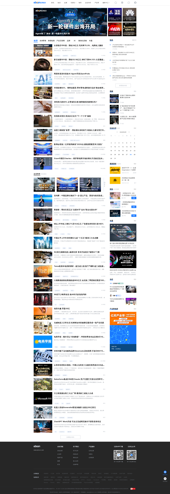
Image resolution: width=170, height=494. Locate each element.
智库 (80, 3)
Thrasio (52, 482)
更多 (104, 185)
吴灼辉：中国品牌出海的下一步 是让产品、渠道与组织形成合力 (80, 196)
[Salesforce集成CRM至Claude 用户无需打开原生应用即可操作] (43, 384)
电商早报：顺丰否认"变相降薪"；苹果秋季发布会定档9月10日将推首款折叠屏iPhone (89, 337)
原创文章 (60, 450)
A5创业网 (86, 473)
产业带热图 (114, 309)
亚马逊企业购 (66, 479)
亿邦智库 (91, 457)
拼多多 (56, 126)
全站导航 (60, 446)
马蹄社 (73, 3)
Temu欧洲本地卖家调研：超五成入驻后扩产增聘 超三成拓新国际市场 (82, 266)
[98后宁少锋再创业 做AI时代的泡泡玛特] (43, 299)
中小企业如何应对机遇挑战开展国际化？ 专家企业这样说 (117, 289)
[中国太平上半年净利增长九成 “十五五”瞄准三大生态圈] (43, 243)
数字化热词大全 (84, 477)
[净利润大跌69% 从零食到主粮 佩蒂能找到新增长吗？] (43, 107)
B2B (73, 154)
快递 (56, 347)
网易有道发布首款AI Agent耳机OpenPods (72, 74)
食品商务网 (65, 473)
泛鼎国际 (57, 154)
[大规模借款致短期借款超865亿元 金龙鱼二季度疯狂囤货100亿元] (43, 285)
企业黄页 (72, 473)
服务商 (68, 389)
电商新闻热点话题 (48, 479)
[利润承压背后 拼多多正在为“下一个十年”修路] (43, 121)
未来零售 (65, 55)
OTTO (83, 479)
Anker (56, 205)
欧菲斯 (110, 479)
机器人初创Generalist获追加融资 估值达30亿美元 (75, 407)
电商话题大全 (74, 477)
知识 (59, 3)
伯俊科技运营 (66, 482)
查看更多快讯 (123, 85)
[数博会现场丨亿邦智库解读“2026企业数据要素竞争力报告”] (43, 149)
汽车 (56, 262)
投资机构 (62, 417)
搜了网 (58, 473)
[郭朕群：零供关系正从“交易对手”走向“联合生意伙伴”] (43, 214)
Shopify (89, 479)
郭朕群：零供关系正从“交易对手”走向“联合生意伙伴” (75, 210)
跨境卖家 (57, 361)
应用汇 (100, 473)
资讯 (52, 3)
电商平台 (65, 276)
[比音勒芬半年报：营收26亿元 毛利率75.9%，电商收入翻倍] (43, 50)
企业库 (59, 454)
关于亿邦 (75, 450)
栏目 (58, 464)
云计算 (56, 403)
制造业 (70, 126)
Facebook (96, 479)
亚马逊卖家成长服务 (77, 482)
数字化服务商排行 (108, 477)
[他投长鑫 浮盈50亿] (43, 313)
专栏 (111, 279)
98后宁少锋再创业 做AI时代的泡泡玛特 (70, 294)
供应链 (63, 126)
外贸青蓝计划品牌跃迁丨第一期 (128, 179)
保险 (70, 248)
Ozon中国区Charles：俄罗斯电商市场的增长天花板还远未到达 (80, 158)
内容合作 (75, 454)
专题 (111, 221)
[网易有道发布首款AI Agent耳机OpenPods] (43, 78)
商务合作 (75, 457)
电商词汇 (53, 477)
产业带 (97, 3)
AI (55, 304)
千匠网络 (103, 479)
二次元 (62, 234)
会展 (65, 3)
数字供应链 (66, 220)
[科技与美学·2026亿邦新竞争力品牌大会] (123, 259)
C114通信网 (114, 473)
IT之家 (52, 473)
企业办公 (62, 431)
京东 (64, 84)
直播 (56, 234)
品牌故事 (57, 69)
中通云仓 (64, 168)
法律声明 (75, 464)
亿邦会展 (91, 450)
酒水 (56, 98)
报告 (111, 189)
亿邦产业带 (122, 473)
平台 (69, 234)
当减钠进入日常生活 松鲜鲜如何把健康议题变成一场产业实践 (79, 323)
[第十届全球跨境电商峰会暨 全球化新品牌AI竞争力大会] (123, 232)
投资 (64, 248)
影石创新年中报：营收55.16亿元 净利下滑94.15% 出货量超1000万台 (83, 60)
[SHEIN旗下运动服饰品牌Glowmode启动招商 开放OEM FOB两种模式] (43, 356)
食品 (72, 290)
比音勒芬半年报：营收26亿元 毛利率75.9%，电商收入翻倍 (78, 45)
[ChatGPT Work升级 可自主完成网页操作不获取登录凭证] (43, 426)
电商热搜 (60, 477)
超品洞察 (99, 477)
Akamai (46, 482)
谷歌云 (58, 482)
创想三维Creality (74, 140)
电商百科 (66, 477)
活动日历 (113, 128)
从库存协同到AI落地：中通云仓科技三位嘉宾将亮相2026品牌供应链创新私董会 (87, 365)
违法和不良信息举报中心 (114, 492)
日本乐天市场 (75, 479)
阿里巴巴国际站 (124, 479)
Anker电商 (58, 479)
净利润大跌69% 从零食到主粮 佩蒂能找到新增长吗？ (75, 102)
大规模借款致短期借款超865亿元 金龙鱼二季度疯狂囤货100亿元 (80, 280)
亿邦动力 (35, 488)
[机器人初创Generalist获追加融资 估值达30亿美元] (43, 412)
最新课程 (113, 164)
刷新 (133, 40)
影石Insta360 (66, 69)
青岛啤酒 (71, 98)
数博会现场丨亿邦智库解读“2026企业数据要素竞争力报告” (78, 144)
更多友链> (130, 473)
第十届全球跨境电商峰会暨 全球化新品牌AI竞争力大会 (128, 243)
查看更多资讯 (70, 437)
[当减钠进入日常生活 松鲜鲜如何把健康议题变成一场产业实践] (43, 327)
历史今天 (93, 477)
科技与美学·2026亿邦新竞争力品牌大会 (123, 270)
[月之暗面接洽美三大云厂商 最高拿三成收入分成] (43, 398)
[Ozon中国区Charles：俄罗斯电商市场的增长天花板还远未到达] (43, 163)
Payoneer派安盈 (88, 482)
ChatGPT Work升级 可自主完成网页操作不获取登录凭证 (77, 421)
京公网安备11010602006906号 (120, 488)
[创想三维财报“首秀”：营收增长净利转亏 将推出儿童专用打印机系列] (43, 135)
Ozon (56, 168)
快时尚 (64, 361)
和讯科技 (46, 473)
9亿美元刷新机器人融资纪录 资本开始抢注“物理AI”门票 (77, 252)
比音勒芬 (57, 55)
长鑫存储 (71, 318)
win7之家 (79, 473)
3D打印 (65, 140)
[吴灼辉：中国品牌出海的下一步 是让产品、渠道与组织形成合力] (43, 200)
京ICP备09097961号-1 (105, 488)
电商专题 (46, 477)
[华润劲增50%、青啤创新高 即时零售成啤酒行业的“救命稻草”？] (43, 93)
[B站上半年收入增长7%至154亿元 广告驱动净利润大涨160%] (43, 229)
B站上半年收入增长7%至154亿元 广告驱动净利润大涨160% (79, 224)
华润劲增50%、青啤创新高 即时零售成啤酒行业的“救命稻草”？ (80, 88)
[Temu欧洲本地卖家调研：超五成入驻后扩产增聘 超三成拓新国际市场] (43, 271)
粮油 (64, 333)
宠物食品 (73, 112)
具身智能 (70, 417)
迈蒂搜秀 (132, 479)
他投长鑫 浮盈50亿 (62, 309)
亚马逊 (70, 347)
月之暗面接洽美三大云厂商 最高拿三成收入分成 (73, 393)
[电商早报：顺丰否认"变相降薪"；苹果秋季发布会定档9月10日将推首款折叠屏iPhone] (43, 342)
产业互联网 (66, 154)
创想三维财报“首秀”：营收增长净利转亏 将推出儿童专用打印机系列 (81, 130)
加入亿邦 (75, 461)
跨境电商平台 (74, 276)
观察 (58, 461)
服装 (71, 361)
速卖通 (115, 479)
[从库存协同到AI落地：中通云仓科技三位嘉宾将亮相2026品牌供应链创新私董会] (43, 370)
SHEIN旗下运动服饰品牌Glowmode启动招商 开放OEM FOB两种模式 (82, 351)
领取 (134, 198)
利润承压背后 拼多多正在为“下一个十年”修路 (72, 116)
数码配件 (71, 84)
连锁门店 (73, 55)
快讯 (111, 40)
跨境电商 (72, 168)
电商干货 (60, 457)
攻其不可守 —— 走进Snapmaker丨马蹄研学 (129, 170)
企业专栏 (88, 3)
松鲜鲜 (70, 333)
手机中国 (93, 473)
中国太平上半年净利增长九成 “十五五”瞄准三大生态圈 (76, 238)
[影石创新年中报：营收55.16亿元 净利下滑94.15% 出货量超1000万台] (43, 64)
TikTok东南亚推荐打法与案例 (117, 300)
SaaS (61, 389)
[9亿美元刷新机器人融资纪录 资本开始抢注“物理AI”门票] (43, 257)
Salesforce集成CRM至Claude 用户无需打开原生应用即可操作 (80, 379)
